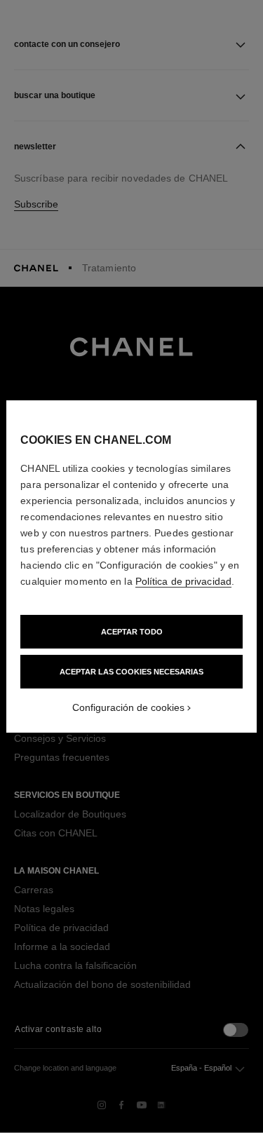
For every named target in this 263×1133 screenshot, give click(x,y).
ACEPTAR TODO (132, 631)
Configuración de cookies (128, 707)
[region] (131, 566)
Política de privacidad (183, 581)
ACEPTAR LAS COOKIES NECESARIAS (131, 671)
